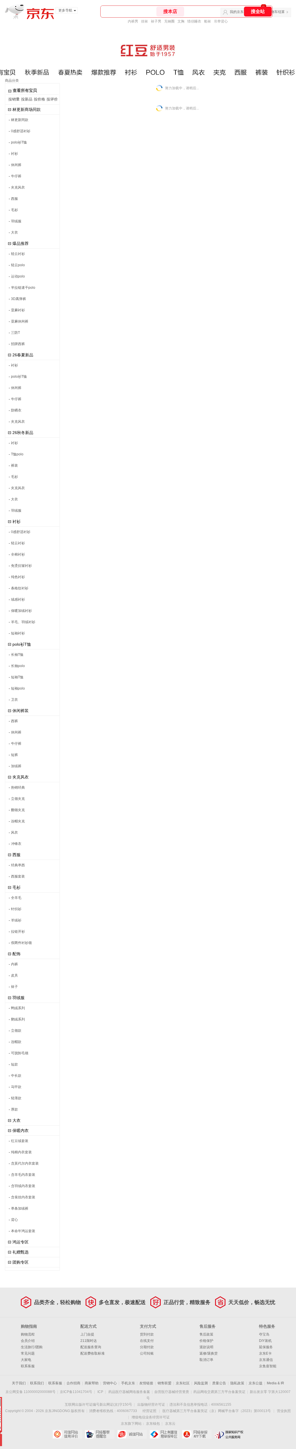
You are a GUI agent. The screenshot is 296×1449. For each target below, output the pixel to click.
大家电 (26, 1360)
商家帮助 (92, 1383)
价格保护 (206, 1341)
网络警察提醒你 (99, 1434)
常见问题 (28, 1353)
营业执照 (284, 1411)
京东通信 (266, 1360)
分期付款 (147, 1347)
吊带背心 (221, 21)
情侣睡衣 (194, 21)
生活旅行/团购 (31, 1347)
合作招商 (73, 1383)
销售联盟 (164, 1383)
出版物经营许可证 (151, 1405)
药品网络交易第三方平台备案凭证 (219, 1392)
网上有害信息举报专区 (164, 1434)
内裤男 (133, 21)
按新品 (26, 99)
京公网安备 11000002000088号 (30, 1392)
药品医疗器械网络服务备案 (129, 1392)
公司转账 (147, 1353)
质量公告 (219, 1383)
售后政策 (206, 1334)
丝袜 (144, 21)
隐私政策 (237, 1383)
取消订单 (206, 1360)
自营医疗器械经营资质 (171, 1392)
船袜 (207, 21)
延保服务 (266, 1347)
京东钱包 (153, 1424)
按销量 (14, 99)
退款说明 (206, 1347)
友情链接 (146, 1383)
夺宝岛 (264, 1334)
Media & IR (275, 1383)
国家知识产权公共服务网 (229, 1434)
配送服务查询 (90, 1347)
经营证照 (149, 1411)
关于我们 (19, 1383)
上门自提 (87, 1334)
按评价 (52, 99)
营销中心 (110, 1383)
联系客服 (28, 1366)
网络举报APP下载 (197, 1434)
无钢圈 (169, 21)
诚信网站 (132, 1434)
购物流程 (28, 1334)
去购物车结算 (274, 12)
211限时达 (88, 1341)
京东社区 (183, 1383)
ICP (100, 1392)
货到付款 (147, 1334)
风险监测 (201, 1383)
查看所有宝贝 (25, 90)
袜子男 (156, 21)
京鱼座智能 (267, 1366)
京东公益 (255, 1383)
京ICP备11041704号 (76, 1392)
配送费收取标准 (92, 1353)
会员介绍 (28, 1341)
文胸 (180, 21)
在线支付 (147, 1341)
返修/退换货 (208, 1353)
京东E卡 (265, 1353)
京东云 (170, 1424)
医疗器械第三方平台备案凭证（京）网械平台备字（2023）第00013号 (216, 1411)
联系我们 (37, 1383)
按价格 (39, 99)
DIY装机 (265, 1341)
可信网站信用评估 (67, 1434)
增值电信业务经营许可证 (151, 1417)
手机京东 (128, 1383)
